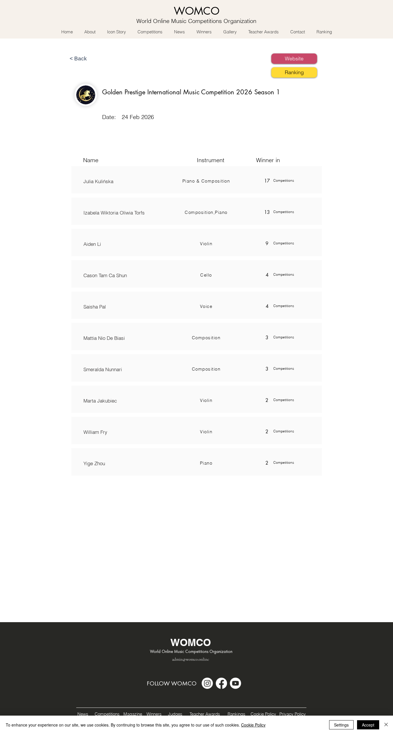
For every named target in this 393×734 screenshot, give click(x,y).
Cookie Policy (253, 725)
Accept (368, 725)
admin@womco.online (190, 659)
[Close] (386, 724)
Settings (341, 725)
